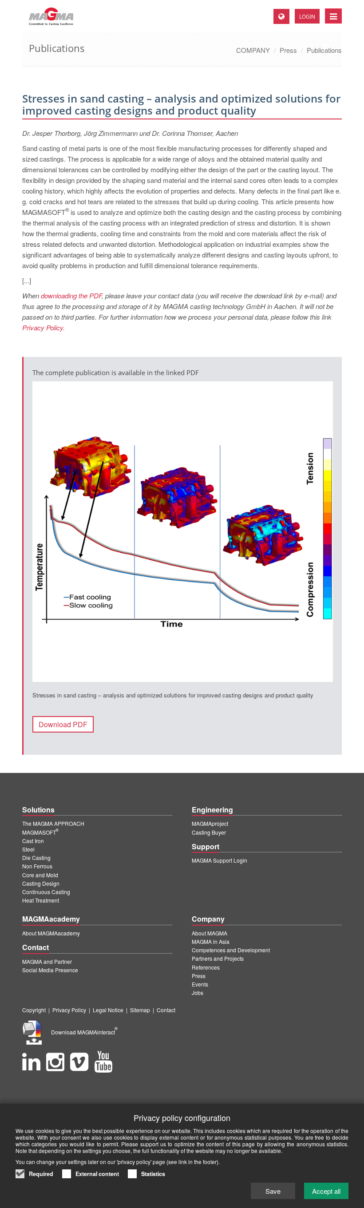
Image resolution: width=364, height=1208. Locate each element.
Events (200, 984)
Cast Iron (33, 840)
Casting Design (40, 883)
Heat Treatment (40, 900)
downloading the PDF (71, 295)
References (206, 967)
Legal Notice (108, 1010)
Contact (166, 1010)
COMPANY (253, 50)
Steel (28, 849)
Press (288, 50)
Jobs (197, 992)
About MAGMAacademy (51, 933)
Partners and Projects (218, 958)
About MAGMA (209, 933)
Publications (324, 50)
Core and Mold (40, 875)
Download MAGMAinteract (84, 1032)
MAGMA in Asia (210, 941)
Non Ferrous (37, 866)
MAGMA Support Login (219, 860)
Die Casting (36, 857)
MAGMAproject (210, 823)
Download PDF (63, 724)
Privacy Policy (69, 1010)
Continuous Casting (46, 891)
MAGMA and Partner (47, 961)
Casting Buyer (209, 832)
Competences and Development (231, 950)
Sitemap (140, 1010)
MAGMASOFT (40, 832)
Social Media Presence (50, 970)
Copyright (34, 1010)
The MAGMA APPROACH (53, 823)
